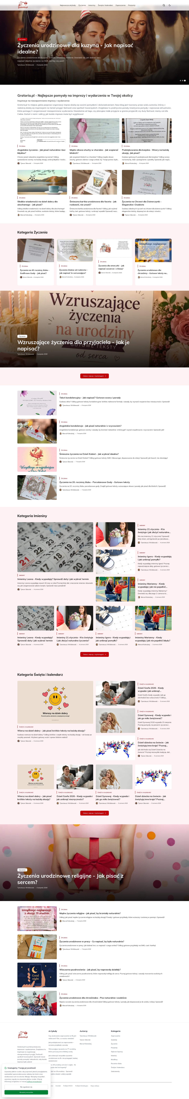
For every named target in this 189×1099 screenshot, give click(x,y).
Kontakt (58, 1086)
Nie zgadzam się (26, 1087)
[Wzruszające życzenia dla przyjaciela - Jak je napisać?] (94, 329)
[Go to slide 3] (185, 80)
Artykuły (53, 1031)
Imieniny (91, 5)
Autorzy (84, 1031)
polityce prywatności (34, 1082)
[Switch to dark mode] (170, 5)
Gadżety (114, 1040)
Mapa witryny (95, 1086)
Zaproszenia (120, 5)
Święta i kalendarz (105, 5)
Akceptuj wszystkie (26, 1092)
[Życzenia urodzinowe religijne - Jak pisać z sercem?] (94, 862)
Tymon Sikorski (85, 1040)
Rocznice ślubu (116, 1063)
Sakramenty (115, 1071)
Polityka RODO (68, 1086)
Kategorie (115, 1031)
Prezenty (131, 5)
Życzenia (82, 5)
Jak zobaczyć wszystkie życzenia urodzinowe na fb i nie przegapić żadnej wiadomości (63, 1058)
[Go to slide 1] (180, 80)
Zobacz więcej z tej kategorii (93, 376)
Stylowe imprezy (117, 1052)
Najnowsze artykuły (68, 5)
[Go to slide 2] (182, 80)
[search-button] (164, 5)
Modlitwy (114, 1060)
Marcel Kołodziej (85, 1044)
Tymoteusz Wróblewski (25, 65)
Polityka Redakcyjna (81, 1086)
